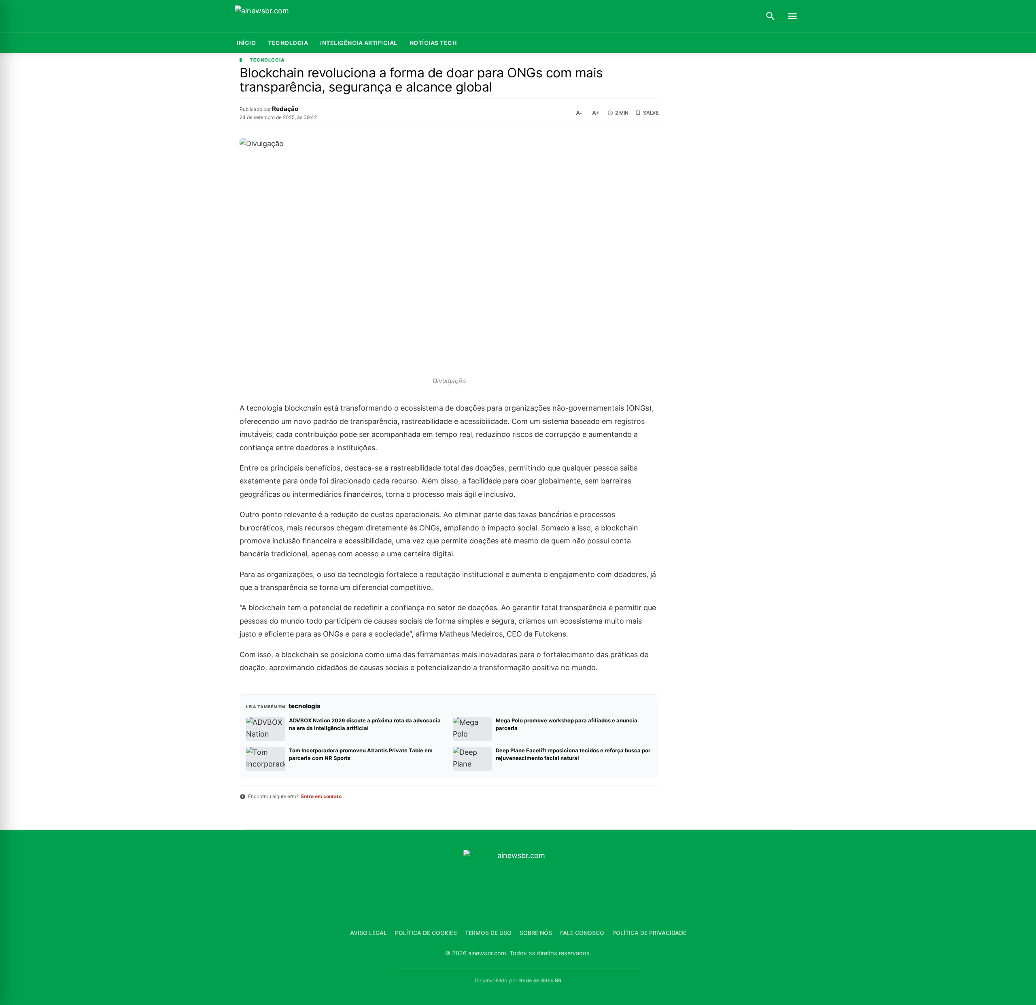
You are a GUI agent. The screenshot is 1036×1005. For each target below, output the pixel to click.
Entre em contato (321, 796)
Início (246, 42)
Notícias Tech (433, 42)
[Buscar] (770, 16)
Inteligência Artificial (358, 42)
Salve (651, 113)
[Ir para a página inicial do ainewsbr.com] (285, 16)
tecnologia (267, 60)
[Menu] (792, 16)
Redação (285, 109)
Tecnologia (288, 42)
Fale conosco (582, 932)
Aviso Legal (368, 932)
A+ (595, 113)
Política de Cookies (426, 932)
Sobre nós (536, 932)
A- (579, 113)
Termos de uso (488, 932)
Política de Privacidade (649, 932)
